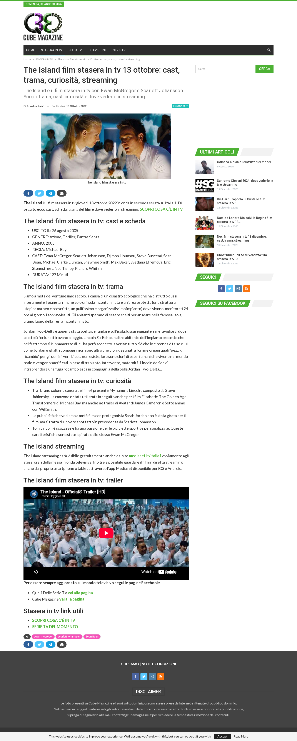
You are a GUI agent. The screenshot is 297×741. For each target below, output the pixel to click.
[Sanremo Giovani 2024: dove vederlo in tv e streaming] (204, 186)
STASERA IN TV (51, 50)
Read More (241, 736)
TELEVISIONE (97, 50)
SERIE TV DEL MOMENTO (55, 626)
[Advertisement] (234, 109)
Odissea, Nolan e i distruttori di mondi (244, 162)
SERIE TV (119, 50)
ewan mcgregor (43, 636)
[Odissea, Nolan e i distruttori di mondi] (204, 167)
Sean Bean (91, 636)
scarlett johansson (69, 636)
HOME (30, 50)
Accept (222, 736)
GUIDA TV (75, 50)
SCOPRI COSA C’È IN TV (161, 209)
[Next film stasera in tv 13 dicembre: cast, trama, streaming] (204, 242)
